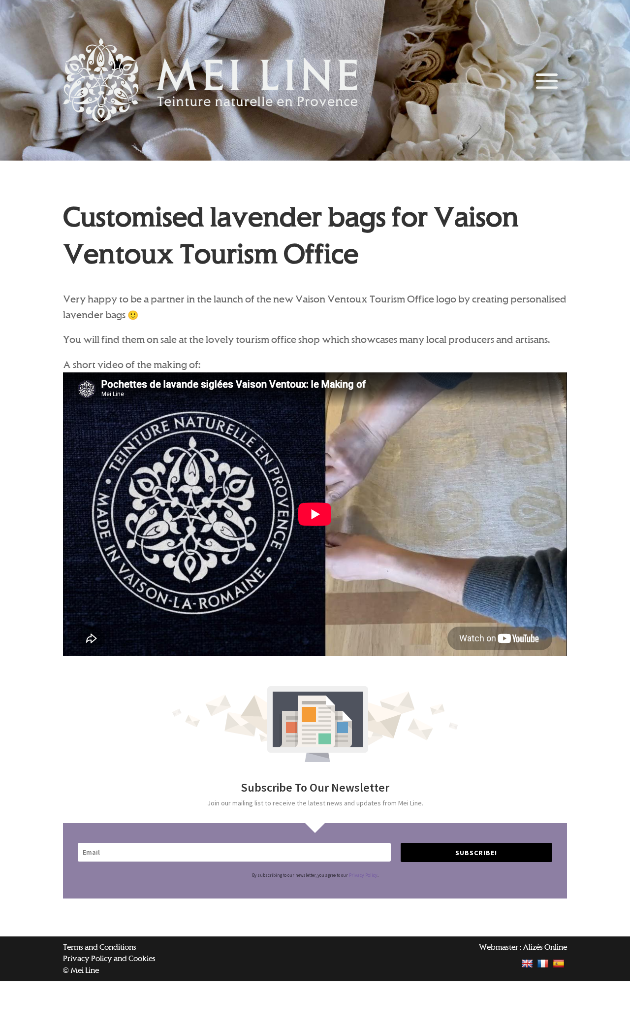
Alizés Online (545, 947)
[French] (544, 963)
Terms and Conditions (99, 947)
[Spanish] (560, 963)
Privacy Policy (363, 875)
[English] (528, 963)
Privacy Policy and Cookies (109, 958)
